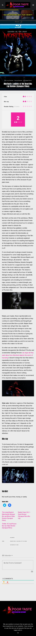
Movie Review (18, 80)
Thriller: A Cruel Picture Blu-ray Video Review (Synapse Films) (9, 526)
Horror (12, 537)
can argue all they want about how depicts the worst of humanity (18, 355)
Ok (18, 633)
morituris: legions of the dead (19, 541)
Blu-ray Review (8, 80)
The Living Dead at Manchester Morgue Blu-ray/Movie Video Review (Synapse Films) (8, 516)
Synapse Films (27, 80)
